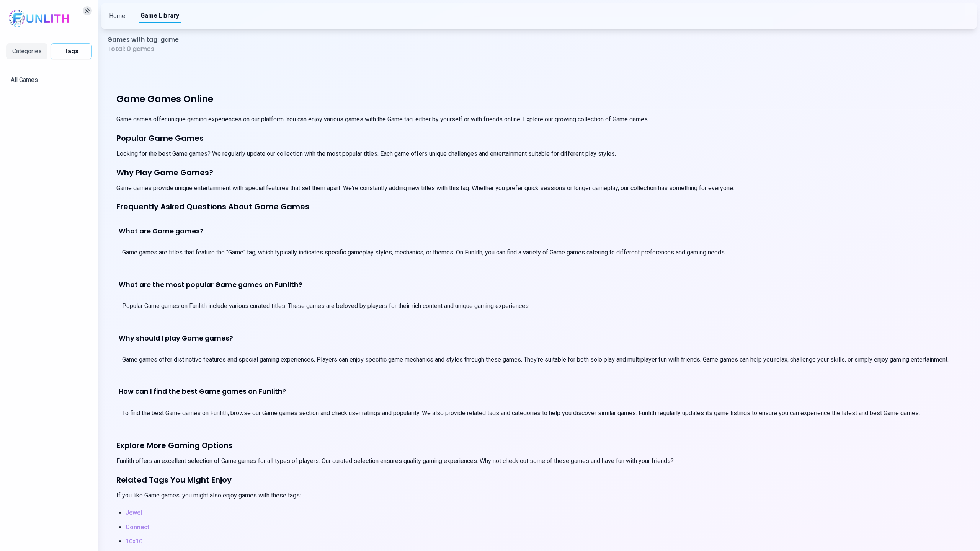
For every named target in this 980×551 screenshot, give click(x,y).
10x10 (134, 541)
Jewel (134, 512)
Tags (71, 51)
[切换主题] (87, 10)
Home (117, 16)
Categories (27, 51)
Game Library (159, 15)
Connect (137, 527)
